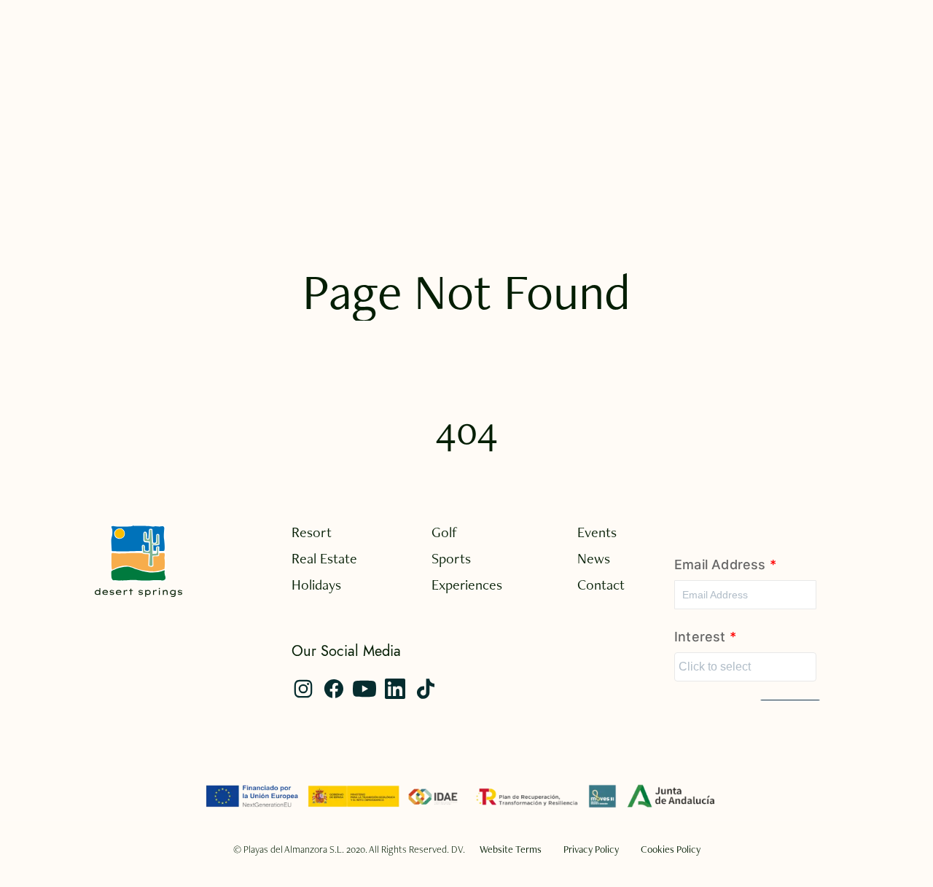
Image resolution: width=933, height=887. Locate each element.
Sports (451, 558)
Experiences (467, 584)
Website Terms (511, 849)
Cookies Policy (670, 849)
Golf (445, 532)
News (593, 558)
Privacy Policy (591, 849)
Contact (601, 584)
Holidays (316, 584)
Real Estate (324, 558)
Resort (312, 532)
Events (597, 532)
